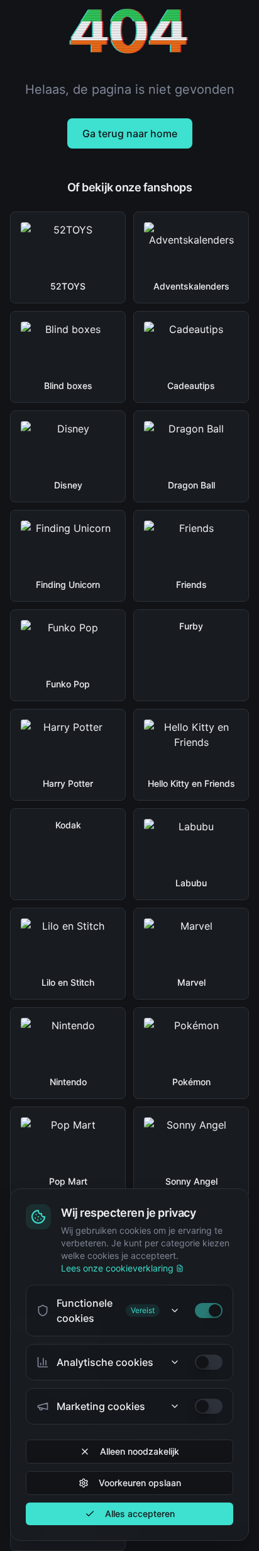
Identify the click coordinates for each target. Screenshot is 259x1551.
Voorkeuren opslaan (140, 1482)
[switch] (209, 1310)
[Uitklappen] (174, 1310)
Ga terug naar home (129, 133)
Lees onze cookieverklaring (117, 1268)
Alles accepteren (140, 1513)
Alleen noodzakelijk (139, 1451)
